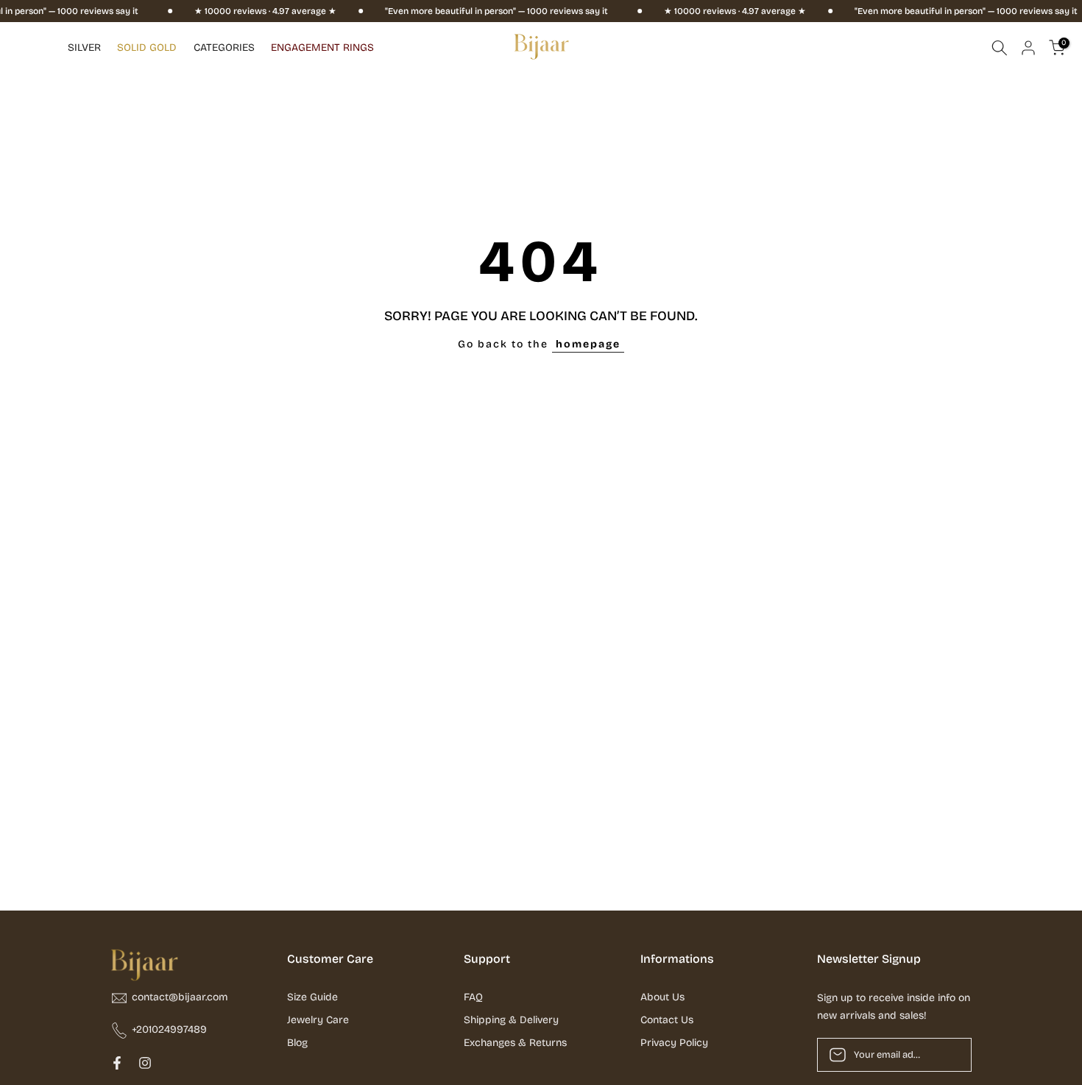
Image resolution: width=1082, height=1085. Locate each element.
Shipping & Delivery (511, 1020)
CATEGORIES (224, 47)
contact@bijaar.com (180, 997)
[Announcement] (243, 11)
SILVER (84, 47)
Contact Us (666, 1020)
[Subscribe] (945, 1055)
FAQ (473, 997)
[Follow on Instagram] (145, 1063)
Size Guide (312, 997)
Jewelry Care (318, 1020)
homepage (588, 344)
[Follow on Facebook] (117, 1063)
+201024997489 (169, 1029)
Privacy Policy (674, 1042)
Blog (297, 1042)
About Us (662, 997)
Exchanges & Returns (515, 1042)
